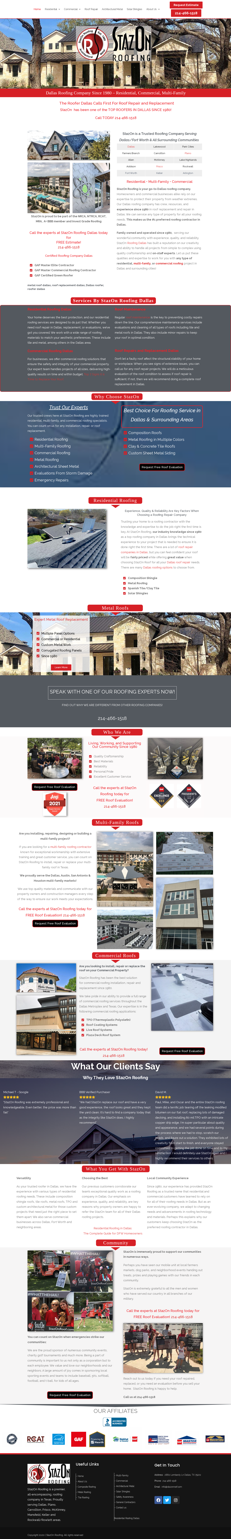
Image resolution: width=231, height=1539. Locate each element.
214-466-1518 (69, 247)
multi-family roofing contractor (70, 847)
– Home (80, 1450)
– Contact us (120, 1482)
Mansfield (34, 1489)
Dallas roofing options (158, 567)
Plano (188, 153)
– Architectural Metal (124, 1460)
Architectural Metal (112, 9)
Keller (46, 1489)
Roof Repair (91, 9)
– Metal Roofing (83, 1466)
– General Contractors (124, 1476)
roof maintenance (138, 317)
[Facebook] (158, 1474)
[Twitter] (167, 1474)
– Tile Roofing (82, 1472)
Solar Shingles (134, 9)
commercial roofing (169, 263)
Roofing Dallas (136, 243)
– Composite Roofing (86, 1461)
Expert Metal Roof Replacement (61, 619)
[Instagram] (176, 1474)
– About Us (81, 1456)
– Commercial (121, 1455)
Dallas (131, 146)
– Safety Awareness (123, 1471)
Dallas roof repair (178, 562)
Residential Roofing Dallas (126, 1493)
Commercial (70, 9)
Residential (51, 9)
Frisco (159, 166)
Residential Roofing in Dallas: (113, 1202)
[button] (52, 9)
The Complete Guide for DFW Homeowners (112, 1208)
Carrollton (34, 1484)
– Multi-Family (121, 1450)
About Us (151, 9)
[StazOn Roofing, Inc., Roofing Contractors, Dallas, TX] (114, 1397)
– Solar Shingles (122, 1466)
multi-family (142, 263)
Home (37, 9)
